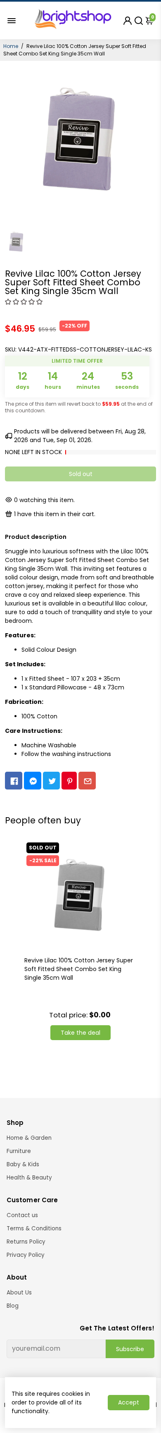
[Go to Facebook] (13, 780)
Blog (13, 1306)
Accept (128, 1402)
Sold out (80, 474)
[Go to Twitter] (51, 780)
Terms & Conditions (34, 1228)
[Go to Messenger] (32, 780)
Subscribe (130, 1349)
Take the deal (80, 1033)
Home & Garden (29, 1138)
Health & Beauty (29, 1178)
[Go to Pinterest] (69, 780)
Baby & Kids (23, 1164)
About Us (19, 1293)
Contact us (22, 1215)
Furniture (19, 1151)
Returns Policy (26, 1242)
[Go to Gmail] (87, 780)
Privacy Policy (26, 1255)
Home (10, 46)
